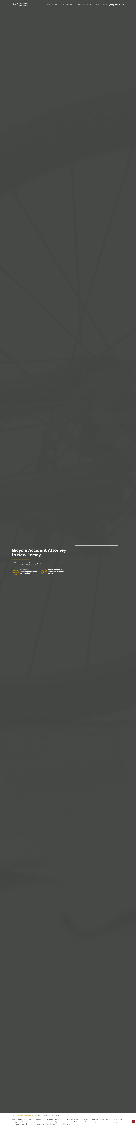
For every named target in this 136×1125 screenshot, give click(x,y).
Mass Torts (58, 4)
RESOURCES (93, 4)
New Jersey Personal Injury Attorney (27, 1115)
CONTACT (104, 4)
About (49, 4)
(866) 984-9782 (116, 4)
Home (14, 1115)
